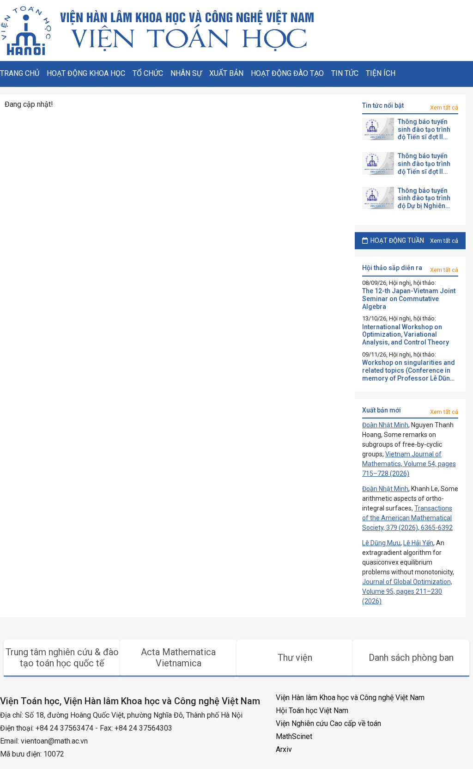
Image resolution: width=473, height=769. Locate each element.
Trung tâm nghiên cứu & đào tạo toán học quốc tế (62, 657)
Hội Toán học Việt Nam (312, 710)
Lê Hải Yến (418, 543)
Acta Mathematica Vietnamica (178, 657)
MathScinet (294, 736)
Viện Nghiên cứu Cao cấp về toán (328, 723)
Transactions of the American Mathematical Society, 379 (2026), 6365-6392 (407, 517)
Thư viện (295, 657)
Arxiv (284, 749)
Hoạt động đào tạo (287, 73)
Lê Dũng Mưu (381, 543)
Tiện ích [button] (380, 73)
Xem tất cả (444, 107)
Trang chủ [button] (19, 73)
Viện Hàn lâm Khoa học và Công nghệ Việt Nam (350, 697)
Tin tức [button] (344, 73)
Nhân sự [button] (186, 73)
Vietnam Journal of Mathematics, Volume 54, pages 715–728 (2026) (409, 463)
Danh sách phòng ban (411, 657)
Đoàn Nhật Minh (385, 425)
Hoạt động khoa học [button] (86, 73)
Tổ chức (148, 73)
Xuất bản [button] (226, 73)
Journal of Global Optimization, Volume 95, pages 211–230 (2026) (407, 591)
